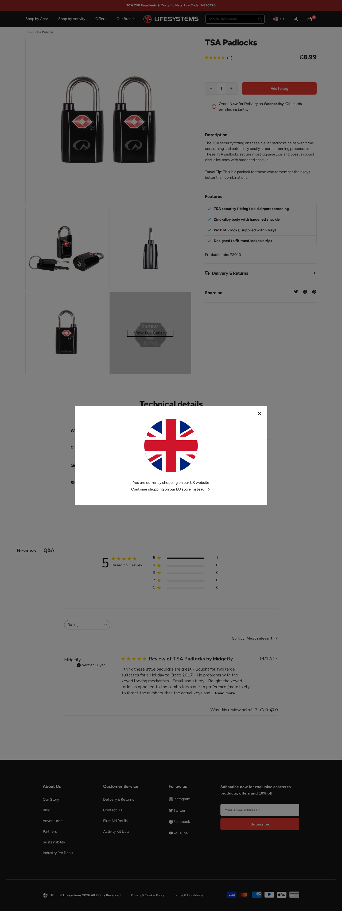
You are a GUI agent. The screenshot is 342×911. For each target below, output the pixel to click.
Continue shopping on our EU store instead (167, 489)
